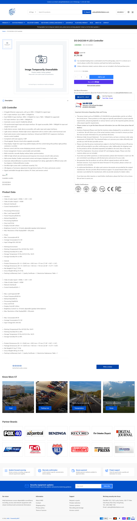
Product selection (74, 503)
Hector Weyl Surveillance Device (51, 22)
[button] (78, 71)
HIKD (8, 518)
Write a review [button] (107, 367)
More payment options (93, 85)
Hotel (10, 408)
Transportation (79, 408)
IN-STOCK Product (17, 22)
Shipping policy (40, 505)
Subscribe (107, 486)
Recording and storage (76, 508)
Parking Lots (45, 408)
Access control (74, 510)
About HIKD (39, 500)
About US (98, 22)
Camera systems (74, 505)
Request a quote (74, 500)
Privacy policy (40, 508)
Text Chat (105, 98)
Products (5, 22)
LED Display (69, 22)
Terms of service (41, 510)
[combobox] (64, 12)
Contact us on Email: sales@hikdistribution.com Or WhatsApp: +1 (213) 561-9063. (68, 2)
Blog (91, 22)
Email (111, 98)
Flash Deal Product (81, 22)
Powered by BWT (14, 518)
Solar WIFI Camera (33, 22)
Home (3, 31)
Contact (106, 22)
